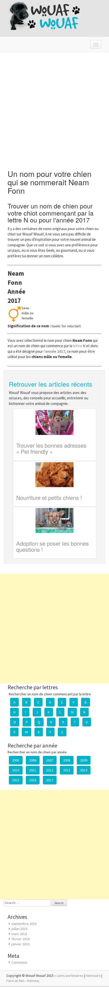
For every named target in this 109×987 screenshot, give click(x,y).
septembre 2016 (24, 923)
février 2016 (20, 939)
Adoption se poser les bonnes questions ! (52, 546)
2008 (66, 760)
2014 (83, 770)
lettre (79, 345)
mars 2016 (19, 934)
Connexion (19, 962)
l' (54, 351)
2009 (83, 760)
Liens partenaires (70, 975)
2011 (32, 770)
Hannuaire (93, 975)
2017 (49, 780)
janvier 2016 (20, 944)
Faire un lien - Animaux (22, 980)
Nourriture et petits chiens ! (49, 497)
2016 (32, 780)
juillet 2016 (19, 928)
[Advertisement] (54, 109)
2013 (66, 770)
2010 (15, 770)
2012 (49, 770)
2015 (15, 780)
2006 (32, 760)
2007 (49, 760)
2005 (15, 760)
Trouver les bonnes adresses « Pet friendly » (51, 448)
